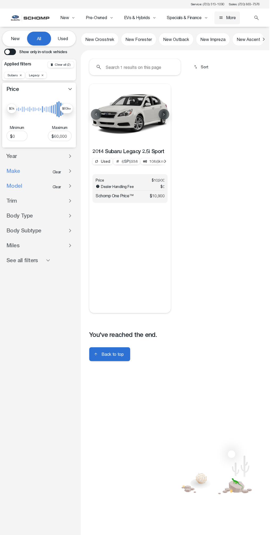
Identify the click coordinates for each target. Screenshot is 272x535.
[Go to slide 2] (122, 138)
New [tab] (15, 38)
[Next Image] (164, 114)
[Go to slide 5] (147, 138)
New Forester (138, 39)
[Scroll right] (263, 39)
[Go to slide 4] (139, 138)
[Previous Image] (96, 114)
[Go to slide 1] (113, 138)
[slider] (11, 108)
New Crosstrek (99, 39)
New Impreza (213, 39)
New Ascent (248, 39)
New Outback (176, 39)
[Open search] (256, 18)
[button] (95, 114)
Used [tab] (63, 38)
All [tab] (39, 38)
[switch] (35, 52)
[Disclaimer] (98, 186)
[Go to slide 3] (130, 138)
